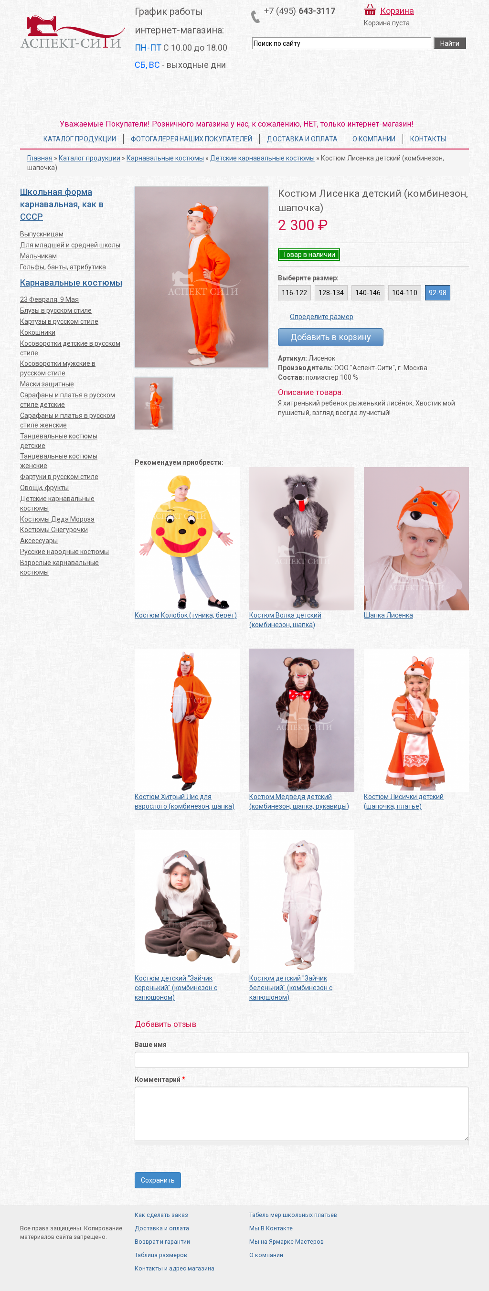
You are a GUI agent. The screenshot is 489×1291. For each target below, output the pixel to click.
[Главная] (72, 31)
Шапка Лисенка (388, 615)
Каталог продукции (79, 139)
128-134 (331, 293)
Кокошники (37, 332)
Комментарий (160, 1079)
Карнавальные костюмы (165, 158)
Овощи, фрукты (44, 487)
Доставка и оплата (302, 139)
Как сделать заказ (161, 1214)
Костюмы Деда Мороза (57, 519)
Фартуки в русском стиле (59, 476)
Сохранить (158, 1180)
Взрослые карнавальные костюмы (59, 567)
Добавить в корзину (330, 337)
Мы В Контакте (271, 1228)
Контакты (428, 139)
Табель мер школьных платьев (293, 1214)
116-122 (294, 293)
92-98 (437, 293)
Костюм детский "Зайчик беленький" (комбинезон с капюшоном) (290, 987)
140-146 (368, 293)
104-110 (404, 293)
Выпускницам (42, 234)
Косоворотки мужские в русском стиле (58, 368)
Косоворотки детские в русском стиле (70, 348)
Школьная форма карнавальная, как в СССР (62, 204)
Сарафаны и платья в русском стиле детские (67, 399)
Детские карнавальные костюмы (262, 158)
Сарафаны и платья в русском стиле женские (67, 420)
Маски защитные (47, 384)
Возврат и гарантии (162, 1241)
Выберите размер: (308, 278)
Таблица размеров (161, 1255)
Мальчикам (38, 256)
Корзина (397, 11)
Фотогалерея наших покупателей (191, 139)
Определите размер (321, 316)
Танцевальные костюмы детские (58, 440)
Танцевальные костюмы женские (58, 460)
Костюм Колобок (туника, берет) (186, 615)
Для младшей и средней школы (70, 245)
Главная (40, 158)
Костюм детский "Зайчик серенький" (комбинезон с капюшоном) (176, 987)
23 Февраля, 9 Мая (49, 299)
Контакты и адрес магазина (174, 1268)
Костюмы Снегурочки (54, 529)
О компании (373, 139)
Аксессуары (39, 540)
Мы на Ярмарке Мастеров (286, 1241)
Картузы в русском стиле (59, 321)
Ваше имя (151, 1044)
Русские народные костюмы (64, 551)
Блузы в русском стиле (56, 310)
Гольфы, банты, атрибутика (63, 267)
